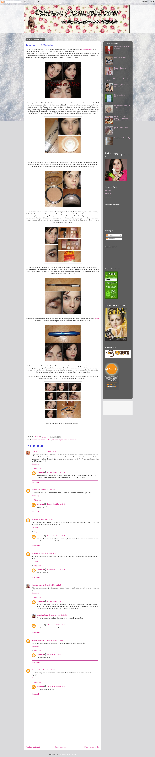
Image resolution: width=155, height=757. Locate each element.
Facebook (108, 193)
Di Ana (34, 670)
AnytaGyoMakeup (87, 49)
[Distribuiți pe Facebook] (58, 437)
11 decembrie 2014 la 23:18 (56, 472)
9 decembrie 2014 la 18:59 (47, 553)
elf (53, 440)
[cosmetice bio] (112, 390)
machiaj (66, 440)
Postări (110, 235)
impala (61, 440)
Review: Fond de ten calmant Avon (121, 85)
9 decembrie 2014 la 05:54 (46, 490)
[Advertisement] (67, 737)
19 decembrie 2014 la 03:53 (46, 670)
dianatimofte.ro (37, 585)
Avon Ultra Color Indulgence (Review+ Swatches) (121, 118)
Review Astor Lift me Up (122, 138)
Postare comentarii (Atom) (67, 754)
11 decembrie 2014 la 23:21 (56, 601)
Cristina (34, 490)
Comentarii (111, 239)
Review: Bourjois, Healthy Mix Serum (120, 69)
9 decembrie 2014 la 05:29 (47, 452)
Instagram (108, 197)
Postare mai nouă (33, 747)
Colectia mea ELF (120, 57)
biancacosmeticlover (39, 440)
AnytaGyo (35, 452)
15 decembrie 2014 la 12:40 (57, 615)
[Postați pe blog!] (54, 437)
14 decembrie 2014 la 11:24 (54, 640)
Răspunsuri (37, 468)
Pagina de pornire (62, 747)
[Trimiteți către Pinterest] (60, 437)
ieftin (56, 440)
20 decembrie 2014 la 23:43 (56, 686)
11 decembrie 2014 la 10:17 (52, 585)
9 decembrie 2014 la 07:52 (47, 519)
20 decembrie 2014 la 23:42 (56, 625)
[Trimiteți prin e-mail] (51, 437)
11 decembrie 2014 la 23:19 (56, 536)
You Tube (108, 190)
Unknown (40, 472)
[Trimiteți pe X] (56, 437)
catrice (49, 440)
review (61, 103)
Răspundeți (35, 464)
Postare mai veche (91, 747)
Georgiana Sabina (38, 640)
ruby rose (73, 440)
